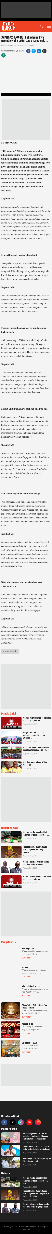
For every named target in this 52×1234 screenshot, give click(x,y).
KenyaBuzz (7, 942)
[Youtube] (29, 1122)
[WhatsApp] (3, 55)
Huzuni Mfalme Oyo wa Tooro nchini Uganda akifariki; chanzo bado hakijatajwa (36, 1193)
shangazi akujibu (10, 651)
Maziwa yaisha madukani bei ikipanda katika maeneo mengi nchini (35, 1180)
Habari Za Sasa (9, 828)
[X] (33, 51)
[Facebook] (28, 51)
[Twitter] (13, 1122)
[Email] (44, 51)
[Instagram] (38, 1122)
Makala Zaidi (8, 713)
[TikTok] (21, 1122)
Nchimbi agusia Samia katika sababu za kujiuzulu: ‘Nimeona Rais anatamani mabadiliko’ (35, 1136)
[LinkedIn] (39, 51)
